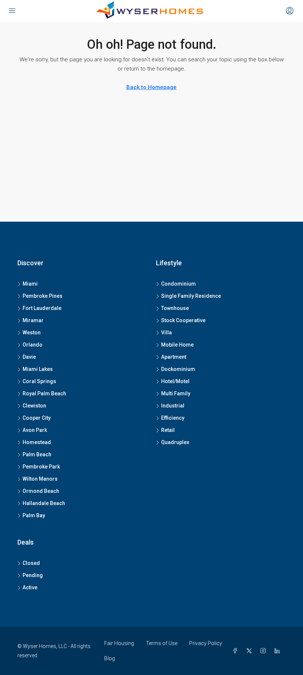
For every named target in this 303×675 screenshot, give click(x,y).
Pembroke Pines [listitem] (42, 296)
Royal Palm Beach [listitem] (44, 393)
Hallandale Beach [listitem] (44, 503)
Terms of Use (161, 643)
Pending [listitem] (33, 575)
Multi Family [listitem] (175, 393)
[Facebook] (236, 651)
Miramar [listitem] (33, 320)
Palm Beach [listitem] (37, 454)
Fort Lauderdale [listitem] (42, 308)
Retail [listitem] (168, 430)
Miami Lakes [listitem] (38, 369)
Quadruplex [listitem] (175, 442)
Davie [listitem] (29, 357)
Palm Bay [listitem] (34, 515)
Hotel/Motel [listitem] (175, 381)
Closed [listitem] (31, 563)
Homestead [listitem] (37, 442)
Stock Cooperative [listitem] (183, 320)
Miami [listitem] (30, 284)
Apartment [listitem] (173, 357)
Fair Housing (119, 643)
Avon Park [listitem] (35, 430)
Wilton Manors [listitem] (40, 479)
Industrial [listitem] (172, 406)
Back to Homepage (151, 87)
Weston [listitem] (32, 332)
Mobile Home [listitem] (177, 345)
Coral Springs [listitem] (39, 381)
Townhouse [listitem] (175, 308)
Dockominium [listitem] (178, 369)
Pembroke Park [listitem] (41, 467)
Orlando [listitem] (32, 345)
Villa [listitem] (166, 332)
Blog (109, 658)
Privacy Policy (205, 643)
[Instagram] (265, 651)
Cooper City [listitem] (37, 418)
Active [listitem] (30, 587)
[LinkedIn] (279, 651)
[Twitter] (250, 651)
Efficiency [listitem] (172, 418)
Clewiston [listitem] (34, 406)
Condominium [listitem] (178, 284)
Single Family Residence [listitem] (191, 296)
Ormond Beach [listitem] (41, 491)
